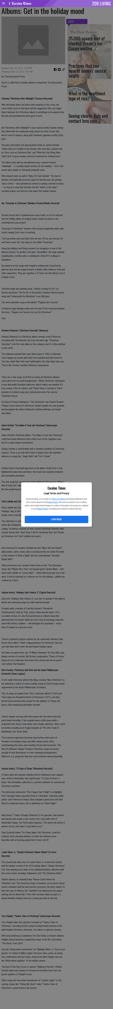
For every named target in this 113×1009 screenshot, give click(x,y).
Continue (56, 519)
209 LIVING (101, 3)
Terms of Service (59, 499)
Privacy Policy (52, 502)
